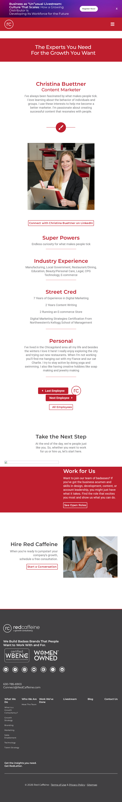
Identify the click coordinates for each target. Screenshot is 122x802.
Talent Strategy (11, 747)
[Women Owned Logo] (46, 651)
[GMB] (62, 668)
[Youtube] (34, 668)
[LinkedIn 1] (6, 668)
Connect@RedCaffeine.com (21, 687)
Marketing (9, 730)
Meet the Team (29, 704)
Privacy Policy (77, 784)
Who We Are (29, 699)
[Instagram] (24, 668)
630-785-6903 (12, 684)
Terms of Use (58, 784)
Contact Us (111, 699)
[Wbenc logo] (16, 650)
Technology (10, 743)
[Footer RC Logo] (21, 626)
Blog (90, 699)
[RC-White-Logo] (8, 21)
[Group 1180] (43, 668)
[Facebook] (15, 668)
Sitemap (92, 784)
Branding (9, 725)
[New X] (53, 668)
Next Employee (59, 398)
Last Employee (55, 391)
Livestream (70, 699)
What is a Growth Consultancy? (11, 710)
